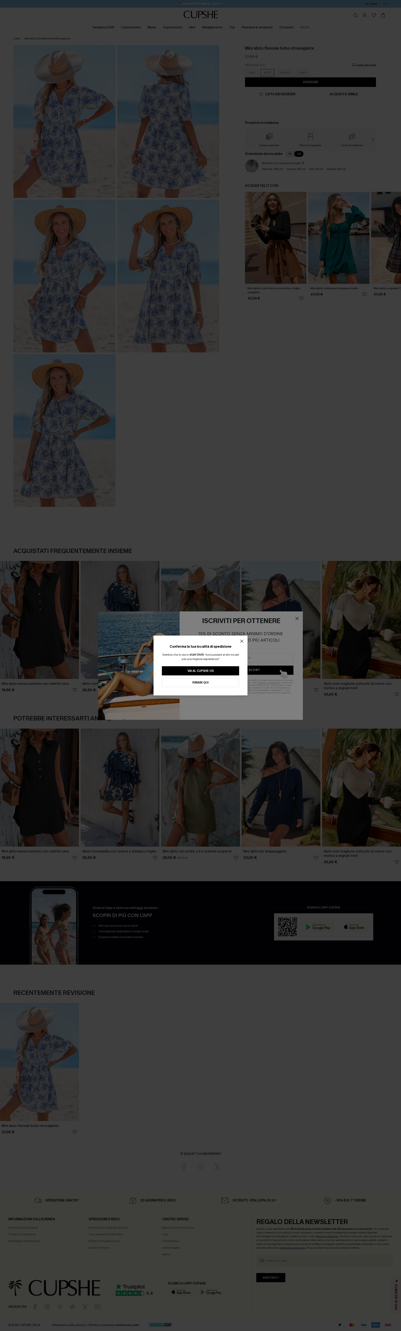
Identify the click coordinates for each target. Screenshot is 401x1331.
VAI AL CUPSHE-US (201, 671)
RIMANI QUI (200, 683)
